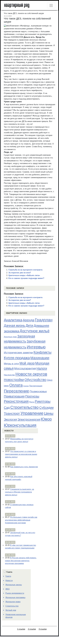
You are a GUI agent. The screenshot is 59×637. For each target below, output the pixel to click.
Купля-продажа (17, 358)
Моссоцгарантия (25, 368)
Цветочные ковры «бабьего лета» (24, 275)
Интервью (36, 347)
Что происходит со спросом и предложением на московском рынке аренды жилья (21, 454)
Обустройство (35, 380)
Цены (48, 413)
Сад (7, 407)
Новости (8, 431)
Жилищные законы (13, 585)
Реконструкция (16, 401)
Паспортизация (35, 386)
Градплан (43, 320)
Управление (31, 413)
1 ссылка (21, 629)
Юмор (46, 419)
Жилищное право (12, 602)
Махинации (39, 358)
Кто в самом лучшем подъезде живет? (26, 278)
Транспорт (12, 413)
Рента (31, 402)
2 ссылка (32, 629)
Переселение (16, 391)
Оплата (16, 385)
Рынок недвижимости (14, 593)
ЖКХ (7, 589)
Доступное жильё (34, 331)
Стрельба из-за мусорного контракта (25, 270)
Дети (29, 325)
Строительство (24, 407)
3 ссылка (43, 629)
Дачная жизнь (14, 325)
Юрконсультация (20, 425)
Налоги (42, 368)
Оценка (26, 386)
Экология (10, 419)
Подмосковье (38, 391)
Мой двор (27, 363)
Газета (8, 576)
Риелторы (42, 401)
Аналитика (13, 320)
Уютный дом (10, 610)
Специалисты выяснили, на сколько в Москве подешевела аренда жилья (19, 492)
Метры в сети (11, 363)
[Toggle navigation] (51, 5)
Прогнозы (32, 396)
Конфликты (42, 352)
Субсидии (46, 407)
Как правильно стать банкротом (24, 467)
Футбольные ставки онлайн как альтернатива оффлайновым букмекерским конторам (21, 520)
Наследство (9, 375)
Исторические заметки (18, 352)
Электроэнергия (28, 419)
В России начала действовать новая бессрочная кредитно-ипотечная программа (20, 560)
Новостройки (14, 380)
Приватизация (14, 396)
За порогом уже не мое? (19, 273)
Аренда (28, 320)
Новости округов (31, 374)
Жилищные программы (15, 597)
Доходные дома (10, 337)
